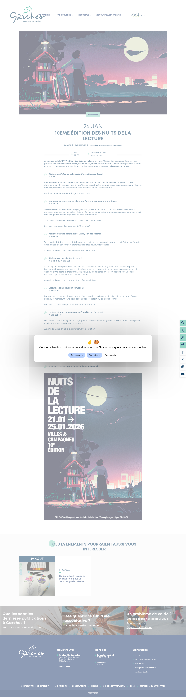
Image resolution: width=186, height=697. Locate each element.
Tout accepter (77, 355)
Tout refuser (94, 355)
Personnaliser (111, 355)
